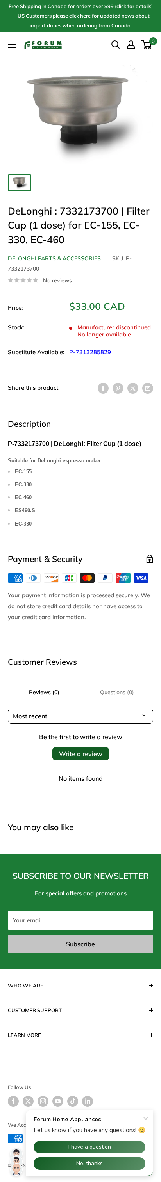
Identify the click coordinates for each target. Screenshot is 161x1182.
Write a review (80, 754)
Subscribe (80, 944)
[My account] (131, 44)
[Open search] (115, 44)
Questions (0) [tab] (117, 692)
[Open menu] (12, 45)
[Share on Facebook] (103, 388)
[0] (147, 44)
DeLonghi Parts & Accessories (54, 258)
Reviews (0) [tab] (44, 692)
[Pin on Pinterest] (118, 388)
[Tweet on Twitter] (132, 388)
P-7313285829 (90, 352)
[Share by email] (147, 388)
